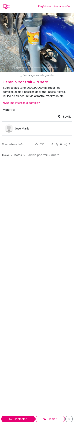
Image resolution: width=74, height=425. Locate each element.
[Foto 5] (43, 67)
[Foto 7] (55, 67)
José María (21, 128)
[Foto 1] (18, 67)
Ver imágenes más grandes (38, 75)
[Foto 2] (24, 67)
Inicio (5, 155)
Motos (18, 155)
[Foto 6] (49, 67)
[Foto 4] (37, 67)
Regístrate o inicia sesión (54, 6)
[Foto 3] (30, 67)
